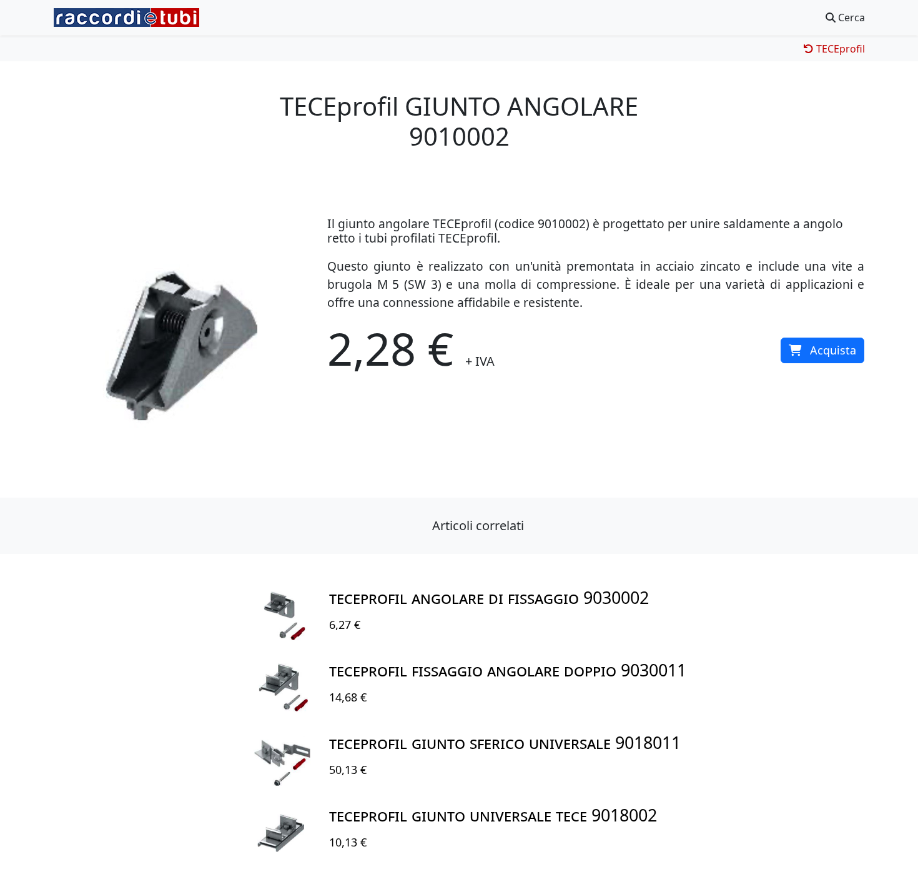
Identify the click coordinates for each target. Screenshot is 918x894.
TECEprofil (839, 49)
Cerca (850, 17)
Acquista (833, 350)
